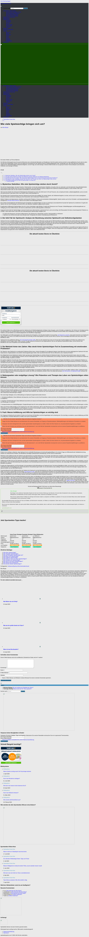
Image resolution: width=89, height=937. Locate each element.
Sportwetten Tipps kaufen (9, 10)
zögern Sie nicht (71, 480)
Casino (5, 30)
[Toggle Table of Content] (2, 173)
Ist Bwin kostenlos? (17, 894)
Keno (7, 37)
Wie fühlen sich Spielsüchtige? (11, 556)
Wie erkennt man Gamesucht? (10, 562)
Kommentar (4, 667)
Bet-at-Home (9, 24)
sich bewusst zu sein (29, 471)
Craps (7, 35)
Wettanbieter (6, 19)
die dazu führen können (13, 200)
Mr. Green (8, 22)
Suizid (27, 566)
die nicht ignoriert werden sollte (27, 339)
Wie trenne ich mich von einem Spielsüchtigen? (15, 558)
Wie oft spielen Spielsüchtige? (10, 553)
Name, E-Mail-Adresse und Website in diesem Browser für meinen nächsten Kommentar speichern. (26, 677)
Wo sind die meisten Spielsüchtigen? (12, 563)
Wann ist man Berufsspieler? (10, 649)
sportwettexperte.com (6, 3)
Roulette (8, 39)
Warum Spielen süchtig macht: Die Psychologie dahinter (17, 771)
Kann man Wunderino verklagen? (11, 778)
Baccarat (8, 32)
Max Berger (5, 127)
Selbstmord (10, 566)
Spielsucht (6, 42)
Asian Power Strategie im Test (13, 12)
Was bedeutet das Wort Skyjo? (14, 890)
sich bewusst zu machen (64, 335)
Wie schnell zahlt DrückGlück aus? (12, 799)
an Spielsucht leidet (75, 371)
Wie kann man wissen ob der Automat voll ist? (14, 785)
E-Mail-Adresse (5, 672)
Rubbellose (9, 40)
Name (2, 670)
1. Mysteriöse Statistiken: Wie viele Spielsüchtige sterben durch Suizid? (20, 175)
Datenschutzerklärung (8, 931)
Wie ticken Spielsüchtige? (9, 552)
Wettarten (5, 28)
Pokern (8, 38)
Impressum (6, 932)
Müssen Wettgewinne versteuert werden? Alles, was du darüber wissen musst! (22, 865)
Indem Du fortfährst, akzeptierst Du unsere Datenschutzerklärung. (18, 431)
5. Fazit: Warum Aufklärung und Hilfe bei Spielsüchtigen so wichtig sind (19, 180)
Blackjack (8, 34)
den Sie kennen (66, 371)
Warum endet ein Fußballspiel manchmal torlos (15, 851)
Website (3, 675)
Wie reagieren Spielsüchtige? (10, 557)
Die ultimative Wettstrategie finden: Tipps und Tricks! (16, 858)
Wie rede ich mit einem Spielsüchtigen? (13, 561)
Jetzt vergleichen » (11, 322)
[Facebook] (2, 511)
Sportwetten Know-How (9, 17)
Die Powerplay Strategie (12, 15)
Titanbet (8, 27)
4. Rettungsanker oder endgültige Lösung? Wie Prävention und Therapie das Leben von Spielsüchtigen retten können (30, 179)
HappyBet (8, 20)
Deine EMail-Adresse (6, 430)
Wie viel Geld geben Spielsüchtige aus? (13, 555)
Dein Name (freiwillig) (6, 428)
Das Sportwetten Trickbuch (12, 13)
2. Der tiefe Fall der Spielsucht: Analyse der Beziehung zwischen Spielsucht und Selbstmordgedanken (26, 176)
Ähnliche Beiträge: (10, 181)
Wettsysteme (6, 18)
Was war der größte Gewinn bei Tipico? (13, 625)
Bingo (7, 33)
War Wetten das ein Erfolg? (10, 601)
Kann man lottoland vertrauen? (10, 792)
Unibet (7, 23)
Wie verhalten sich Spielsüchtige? (11, 560)
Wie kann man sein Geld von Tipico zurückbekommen (16, 873)
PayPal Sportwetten (8, 29)
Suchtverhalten (22, 566)
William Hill (9, 25)
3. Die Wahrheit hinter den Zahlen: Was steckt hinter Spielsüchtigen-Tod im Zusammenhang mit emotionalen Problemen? (31, 177)
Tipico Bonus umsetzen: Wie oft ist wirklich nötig (15, 880)
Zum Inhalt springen (5, 1)
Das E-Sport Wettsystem (12, 14)
